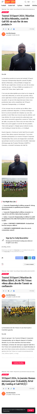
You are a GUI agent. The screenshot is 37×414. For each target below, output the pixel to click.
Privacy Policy (20, 409)
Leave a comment (30, 264)
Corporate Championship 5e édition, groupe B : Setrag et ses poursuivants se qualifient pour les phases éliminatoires (18, 207)
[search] (25, 2)
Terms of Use (6, 411)
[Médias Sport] (10, 2)
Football (5, 12)
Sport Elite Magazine (10, 33)
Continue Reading (18, 363)
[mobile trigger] (3, 2)
